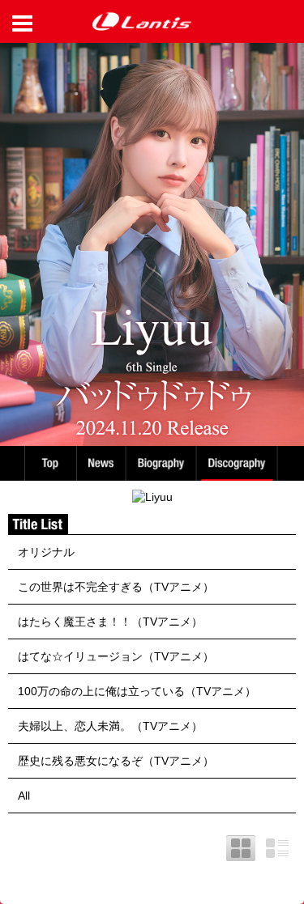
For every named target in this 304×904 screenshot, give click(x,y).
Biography (162, 463)
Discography (238, 463)
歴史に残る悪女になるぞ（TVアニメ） (116, 760)
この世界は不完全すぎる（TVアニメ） (116, 586)
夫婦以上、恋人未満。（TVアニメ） (110, 725)
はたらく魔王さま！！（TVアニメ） (110, 621)
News (101, 463)
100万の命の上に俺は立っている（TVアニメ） (137, 691)
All (24, 795)
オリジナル (46, 551)
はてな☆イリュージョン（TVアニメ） (116, 656)
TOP (49, 463)
